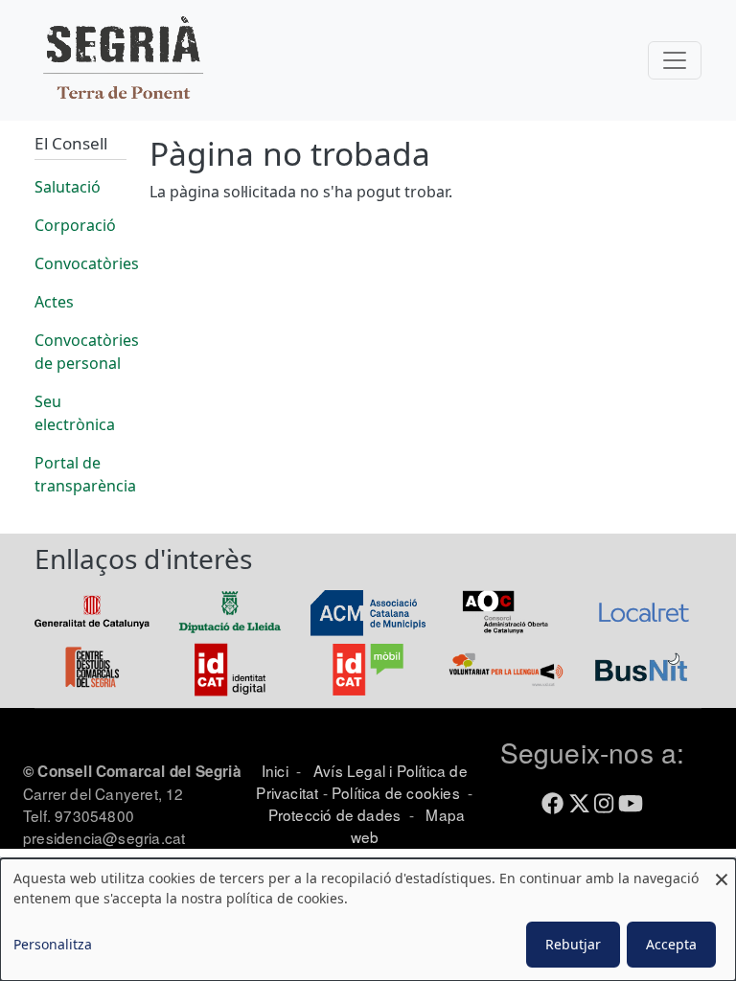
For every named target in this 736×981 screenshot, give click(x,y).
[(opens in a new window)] (92, 610)
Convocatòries (86, 263)
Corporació (75, 225)
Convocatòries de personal (86, 352)
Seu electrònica (74, 413)
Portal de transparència (85, 474)
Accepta (671, 944)
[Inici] (122, 60)
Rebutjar (573, 944)
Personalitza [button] (52, 944)
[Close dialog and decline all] (721, 870)
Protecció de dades (335, 814)
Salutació (67, 186)
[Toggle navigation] (675, 60)
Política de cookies (396, 792)
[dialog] (368, 919)
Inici (275, 770)
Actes (54, 301)
